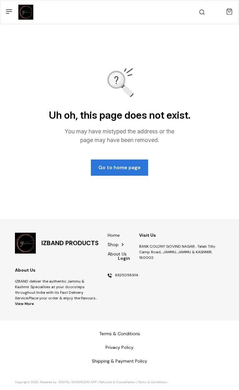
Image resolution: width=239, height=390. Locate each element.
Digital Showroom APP (77, 382)
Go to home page (119, 167)
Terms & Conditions (152, 382)
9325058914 (126, 275)
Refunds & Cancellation (117, 382)
